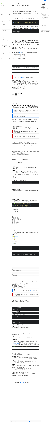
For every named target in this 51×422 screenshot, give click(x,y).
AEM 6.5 (15, 3)
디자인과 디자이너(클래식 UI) (5, 40)
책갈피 (42, 6)
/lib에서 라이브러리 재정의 (44, 14)
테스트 (2, 52)
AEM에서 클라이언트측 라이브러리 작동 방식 (45, 8)
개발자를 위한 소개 (3, 21)
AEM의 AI (2, 15)
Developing (14, 8)
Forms (2, 14)
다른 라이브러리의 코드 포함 (16, 343)
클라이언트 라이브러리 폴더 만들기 (44, 13)
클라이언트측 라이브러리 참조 (44, 9)
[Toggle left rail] (9, 2)
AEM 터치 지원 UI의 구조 (5, 25)
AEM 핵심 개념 (4, 24)
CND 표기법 (31, 28)
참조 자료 (3, 37)
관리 (1, 58)
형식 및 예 (42, 24)
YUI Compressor (27, 281)
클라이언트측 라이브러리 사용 (5, 29)
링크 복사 (45, 6)
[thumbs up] (27, 421)
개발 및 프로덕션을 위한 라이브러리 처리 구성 (45, 31)
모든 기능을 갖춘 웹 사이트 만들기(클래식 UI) (6, 39)
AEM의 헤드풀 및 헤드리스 (4, 45)
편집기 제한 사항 (4, 31)
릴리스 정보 (2, 8)
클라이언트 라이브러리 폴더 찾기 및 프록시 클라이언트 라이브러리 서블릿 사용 (45, 16)
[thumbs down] (29, 421)
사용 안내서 (18, 3)
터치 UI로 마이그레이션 (5, 41)
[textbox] (5, 5)
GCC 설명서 (20, 324)
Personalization (16, 8)
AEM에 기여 (4, 35)
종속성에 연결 (43, 18)
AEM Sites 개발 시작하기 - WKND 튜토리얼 (6, 23)
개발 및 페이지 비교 (4, 30)
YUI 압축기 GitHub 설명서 (31, 290)
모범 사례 (3, 53)
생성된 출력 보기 (43, 30)
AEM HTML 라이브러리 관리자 (22, 382)
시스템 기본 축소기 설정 (44, 25)
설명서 (12, 3)
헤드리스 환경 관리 (3, 46)
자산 (1, 13)
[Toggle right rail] (41, 2)
